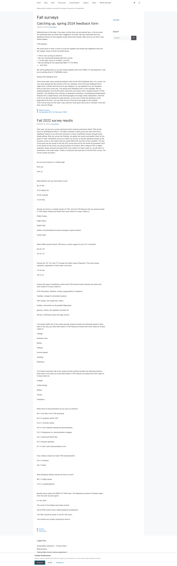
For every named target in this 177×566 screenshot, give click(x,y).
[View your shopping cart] (134, 3)
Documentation (74, 3)
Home (39, 3)
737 (53, 112)
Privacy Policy (61, 546)
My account (62, 3)
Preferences (60, 562)
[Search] (133, 38)
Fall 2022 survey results (55, 120)
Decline (50, 562)
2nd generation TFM (45, 112)
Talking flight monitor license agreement (51, 552)
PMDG (65, 112)
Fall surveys (58, 112)
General (41, 110)
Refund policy (42, 549)
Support (85, 3)
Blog (45, 3)
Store (53, 3)
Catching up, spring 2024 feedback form (67, 23)
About (94, 3)
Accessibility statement (45, 546)
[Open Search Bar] (139, 3)
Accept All (40, 562)
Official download (105, 3)
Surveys (46, 110)
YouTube (116, 20)
